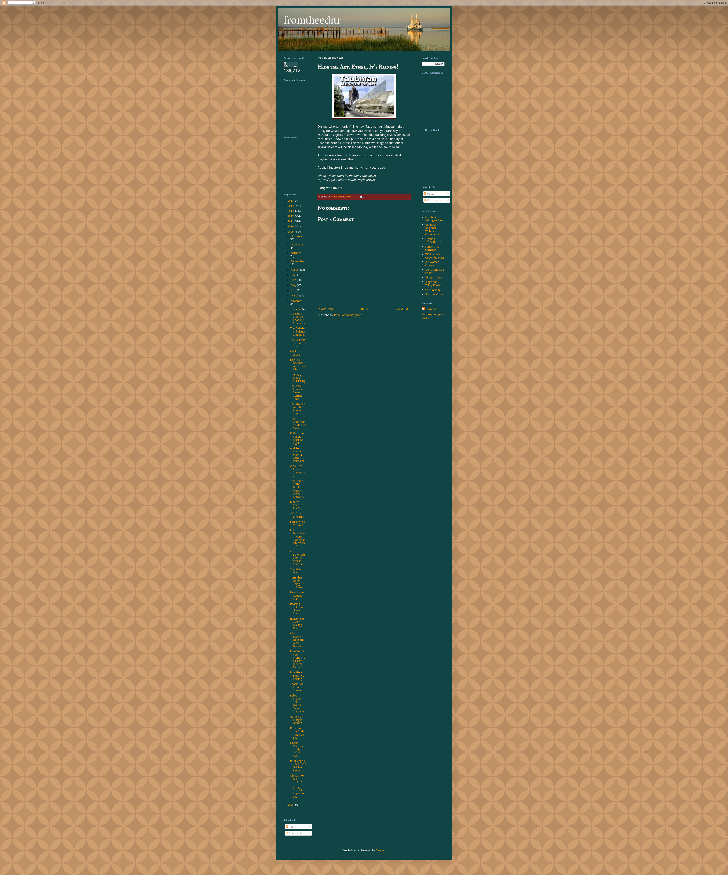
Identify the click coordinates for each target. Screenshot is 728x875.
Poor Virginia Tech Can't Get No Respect (298, 765)
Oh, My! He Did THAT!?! (297, 779)
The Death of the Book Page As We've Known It (297, 488)
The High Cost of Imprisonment (298, 791)
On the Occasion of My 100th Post (297, 749)
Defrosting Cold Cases (435, 271)
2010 (291, 226)
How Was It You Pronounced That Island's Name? (297, 659)
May (294, 285)
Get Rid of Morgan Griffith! (296, 720)
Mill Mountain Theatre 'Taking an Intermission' (297, 538)
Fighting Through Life (433, 240)
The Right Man (296, 570)
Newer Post (325, 308)
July (293, 275)
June (294, 280)
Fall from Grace (295, 353)
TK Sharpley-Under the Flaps (435, 255)
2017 (291, 200)
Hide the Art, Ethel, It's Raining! (297, 676)
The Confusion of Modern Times (298, 423)
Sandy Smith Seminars (432, 248)
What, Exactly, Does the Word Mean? (297, 639)
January (296, 309)
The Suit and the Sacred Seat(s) (298, 343)
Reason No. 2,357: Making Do (297, 623)
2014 (291, 206)
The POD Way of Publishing (297, 378)
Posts (430, 193)
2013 (291, 211)
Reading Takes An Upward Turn (297, 608)
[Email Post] (361, 196)
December (297, 236)
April (294, 290)
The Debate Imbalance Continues (298, 331)
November (297, 244)
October (296, 253)
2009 (291, 231)
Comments (433, 200)
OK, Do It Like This (297, 515)
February (296, 300)
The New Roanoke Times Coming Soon (297, 392)
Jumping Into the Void (298, 523)
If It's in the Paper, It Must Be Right (297, 438)
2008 (291, 804)
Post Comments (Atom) (348, 315)
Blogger (380, 850)
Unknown (431, 309)
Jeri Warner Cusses (432, 263)
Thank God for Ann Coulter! (297, 687)
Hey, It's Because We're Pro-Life (298, 364)
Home (365, 308)
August (295, 269)
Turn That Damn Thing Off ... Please (297, 582)
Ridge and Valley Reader (433, 283)
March (295, 295)
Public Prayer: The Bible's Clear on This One (297, 703)
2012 (291, 216)
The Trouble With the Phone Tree (297, 408)
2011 (291, 221)
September (297, 261)
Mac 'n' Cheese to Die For (297, 505)
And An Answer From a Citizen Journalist (297, 454)
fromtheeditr (312, 19)
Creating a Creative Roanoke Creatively (297, 318)
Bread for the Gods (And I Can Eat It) (297, 732)
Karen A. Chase (434, 294)
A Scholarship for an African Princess (297, 558)
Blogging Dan (433, 277)
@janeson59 (433, 289)
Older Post (403, 308)
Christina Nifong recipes (434, 218)
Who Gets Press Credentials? (297, 470)
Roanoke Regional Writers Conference (432, 229)
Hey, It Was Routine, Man (297, 595)
